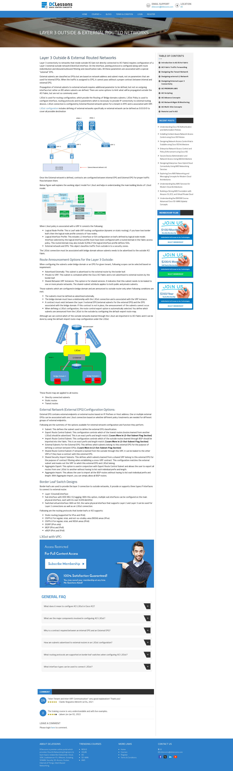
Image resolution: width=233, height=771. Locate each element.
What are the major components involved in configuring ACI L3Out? (74, 618)
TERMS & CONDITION (124, 14)
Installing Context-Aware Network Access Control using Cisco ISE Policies (176, 135)
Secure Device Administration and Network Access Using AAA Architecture (176, 157)
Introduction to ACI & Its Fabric (174, 62)
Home (84, 14)
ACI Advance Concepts (170, 97)
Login (140, 14)
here (53, 727)
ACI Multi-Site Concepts (171, 106)
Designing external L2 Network (174, 76)
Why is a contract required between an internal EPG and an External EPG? (77, 630)
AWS (83, 760)
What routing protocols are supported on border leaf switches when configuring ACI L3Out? (86, 654)
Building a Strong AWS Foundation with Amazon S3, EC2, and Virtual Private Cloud (176, 193)
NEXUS (84, 749)
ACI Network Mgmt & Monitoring (175, 102)
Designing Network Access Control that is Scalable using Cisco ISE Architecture (176, 143)
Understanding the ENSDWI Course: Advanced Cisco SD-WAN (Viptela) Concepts (174, 201)
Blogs (109, 14)
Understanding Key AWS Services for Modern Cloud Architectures (175, 185)
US (182, 6)
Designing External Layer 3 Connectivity (173, 82)
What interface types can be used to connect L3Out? (68, 666)
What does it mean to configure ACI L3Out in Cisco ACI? (69, 606)
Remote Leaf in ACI (169, 111)
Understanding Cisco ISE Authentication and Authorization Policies (176, 128)
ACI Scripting (166, 93)
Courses (124, 752)
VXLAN (84, 752)
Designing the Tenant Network (174, 71)
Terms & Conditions (129, 757)
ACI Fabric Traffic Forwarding (174, 67)
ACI (82, 754)
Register (151, 14)
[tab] (97, 606)
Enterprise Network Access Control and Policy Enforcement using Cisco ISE (176, 150)
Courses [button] (96, 14)
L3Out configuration (49, 108)
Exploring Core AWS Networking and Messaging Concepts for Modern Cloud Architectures (175, 176)
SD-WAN (84, 757)
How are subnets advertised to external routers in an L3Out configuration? (78, 642)
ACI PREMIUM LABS (169, 88)
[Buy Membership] (97, 564)
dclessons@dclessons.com (162, 6)
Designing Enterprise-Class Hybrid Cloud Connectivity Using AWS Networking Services (176, 166)
